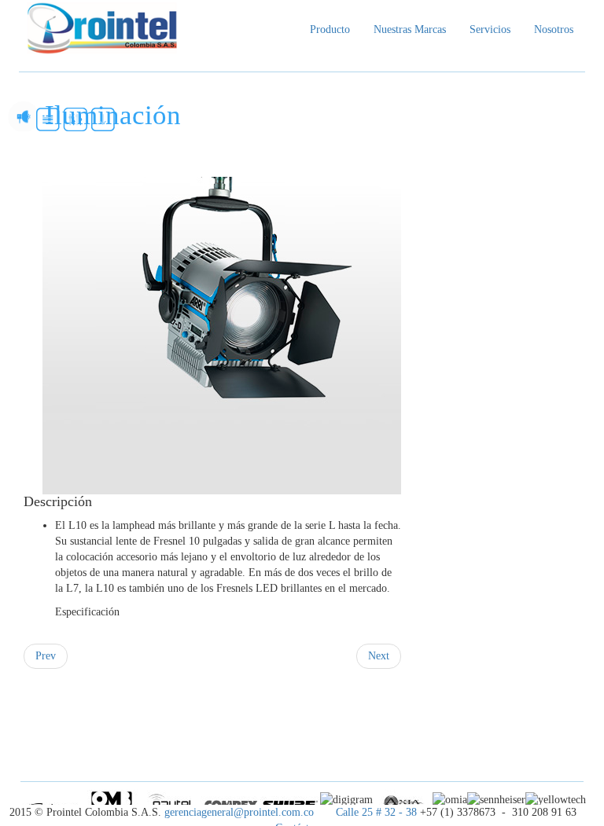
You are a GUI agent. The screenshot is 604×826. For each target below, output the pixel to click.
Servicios (490, 29)
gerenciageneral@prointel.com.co (240, 812)
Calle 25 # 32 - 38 (376, 812)
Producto (330, 29)
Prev (45, 656)
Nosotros (553, 29)
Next (378, 656)
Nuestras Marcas (410, 29)
